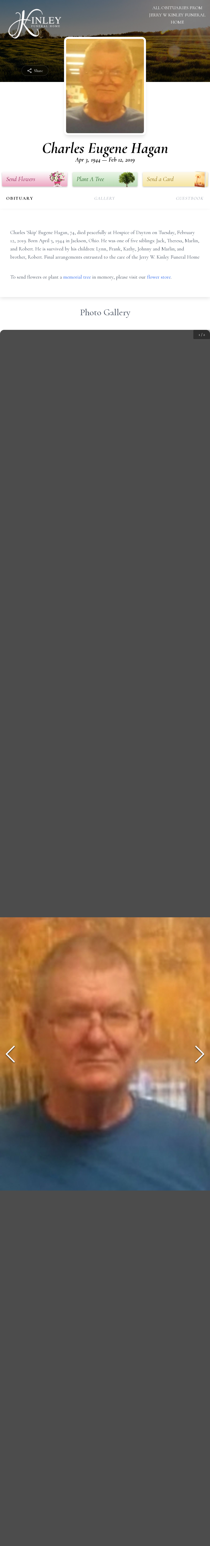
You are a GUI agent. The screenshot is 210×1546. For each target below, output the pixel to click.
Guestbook (190, 198)
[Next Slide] (200, 1054)
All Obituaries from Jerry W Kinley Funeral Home (177, 15)
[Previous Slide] (10, 1054)
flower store (159, 277)
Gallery (104, 198)
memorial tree (77, 277)
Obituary (19, 198)
